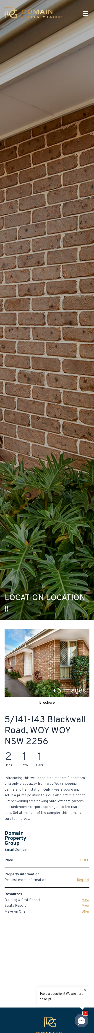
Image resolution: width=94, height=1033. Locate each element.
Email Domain (16, 850)
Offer (85, 911)
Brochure (47, 703)
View (85, 900)
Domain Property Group (15, 838)
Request (83, 880)
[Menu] (85, 13)
